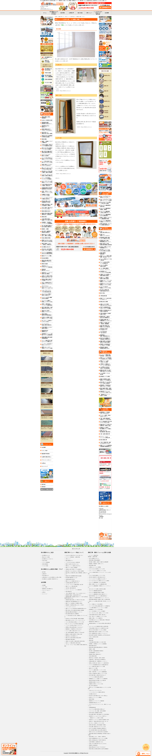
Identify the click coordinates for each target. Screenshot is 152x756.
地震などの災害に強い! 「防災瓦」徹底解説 (105, 323)
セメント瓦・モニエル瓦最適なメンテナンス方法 (47, 182)
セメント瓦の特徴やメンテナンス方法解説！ (47, 178)
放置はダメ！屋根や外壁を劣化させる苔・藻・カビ (98, 721)
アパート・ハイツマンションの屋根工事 (105, 437)
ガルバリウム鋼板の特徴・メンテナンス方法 (97, 669)
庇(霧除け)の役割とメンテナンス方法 (46, 195)
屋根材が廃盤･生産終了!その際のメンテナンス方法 (98, 631)
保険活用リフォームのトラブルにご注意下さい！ (98, 716)
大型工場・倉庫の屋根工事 (71, 588)
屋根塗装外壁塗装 (106, 111)
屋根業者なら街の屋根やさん (47, 588)
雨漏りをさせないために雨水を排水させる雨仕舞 (47, 241)
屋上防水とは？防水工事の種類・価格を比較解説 (47, 172)
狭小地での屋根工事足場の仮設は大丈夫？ (105, 290)
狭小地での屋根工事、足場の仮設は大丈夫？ (97, 577)
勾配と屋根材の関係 (46, 237)
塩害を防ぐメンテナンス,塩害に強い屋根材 (47, 273)
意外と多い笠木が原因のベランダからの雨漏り (47, 149)
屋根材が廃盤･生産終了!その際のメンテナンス (47, 280)
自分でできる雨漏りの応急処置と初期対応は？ (105, 339)
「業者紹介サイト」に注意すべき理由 (105, 395)
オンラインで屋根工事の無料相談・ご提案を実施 (105, 355)
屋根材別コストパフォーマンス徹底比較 (47, 267)
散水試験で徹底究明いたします (71, 577)
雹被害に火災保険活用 (93, 745)
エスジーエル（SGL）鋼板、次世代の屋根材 (97, 710)
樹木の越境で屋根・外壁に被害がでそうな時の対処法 (106, 389)
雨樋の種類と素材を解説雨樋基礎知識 (47, 338)
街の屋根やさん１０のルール (47, 558)
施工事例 (63, 12)
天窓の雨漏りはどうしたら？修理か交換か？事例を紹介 (99, 619)
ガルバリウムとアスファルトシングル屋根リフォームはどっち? (47, 286)
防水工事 (106, 96)
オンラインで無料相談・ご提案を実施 (73, 557)
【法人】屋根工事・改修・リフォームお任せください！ (76, 593)
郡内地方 (44, 486)
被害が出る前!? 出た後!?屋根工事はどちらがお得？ (106, 371)
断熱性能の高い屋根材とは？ (45, 331)
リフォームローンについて (71, 606)
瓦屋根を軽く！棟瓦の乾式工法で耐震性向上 (97, 659)
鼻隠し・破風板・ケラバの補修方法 (47, 142)
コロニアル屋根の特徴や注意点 (104, 266)
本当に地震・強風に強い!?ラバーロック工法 (97, 726)
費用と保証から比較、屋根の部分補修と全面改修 (106, 244)
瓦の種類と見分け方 (46, 246)
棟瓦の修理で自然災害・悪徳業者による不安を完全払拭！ (100, 635)
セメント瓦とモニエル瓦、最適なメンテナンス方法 (98, 612)
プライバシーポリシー (46, 460)
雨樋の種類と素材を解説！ (71, 639)
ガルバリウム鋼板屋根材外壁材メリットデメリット (106, 221)
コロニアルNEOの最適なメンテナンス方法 (105, 287)
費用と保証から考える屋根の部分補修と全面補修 (75, 610)
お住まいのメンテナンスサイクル (95, 690)
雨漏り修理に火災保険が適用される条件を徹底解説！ (99, 748)
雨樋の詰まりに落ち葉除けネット (72, 635)
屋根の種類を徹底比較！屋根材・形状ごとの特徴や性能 (99, 599)
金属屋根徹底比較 (92, 707)
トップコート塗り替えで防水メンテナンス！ (47, 344)
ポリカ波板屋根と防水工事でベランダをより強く (106, 422)
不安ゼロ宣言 (44, 560)
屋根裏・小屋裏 (45, 228)
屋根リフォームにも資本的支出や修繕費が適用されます (76, 608)
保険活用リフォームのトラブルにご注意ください (106, 392)
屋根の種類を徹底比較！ (103, 253)
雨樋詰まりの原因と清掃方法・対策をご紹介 (74, 634)
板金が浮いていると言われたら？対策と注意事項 (106, 383)
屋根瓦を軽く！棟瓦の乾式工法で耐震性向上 (105, 317)
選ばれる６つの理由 (46, 557)
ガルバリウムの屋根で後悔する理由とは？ (46, 295)
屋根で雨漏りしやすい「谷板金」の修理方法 (46, 244)
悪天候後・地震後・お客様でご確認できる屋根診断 (98, 561)
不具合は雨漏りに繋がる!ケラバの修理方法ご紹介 (47, 145)
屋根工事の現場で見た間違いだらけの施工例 (105, 326)
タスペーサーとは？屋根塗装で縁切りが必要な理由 (98, 626)
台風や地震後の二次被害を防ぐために (105, 314)
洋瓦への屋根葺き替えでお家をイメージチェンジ (47, 283)
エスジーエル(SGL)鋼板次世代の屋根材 (47, 298)
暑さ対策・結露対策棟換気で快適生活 (96, 650)
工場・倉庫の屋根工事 (105, 433)
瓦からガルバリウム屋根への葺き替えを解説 (105, 203)
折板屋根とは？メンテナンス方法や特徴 (105, 272)
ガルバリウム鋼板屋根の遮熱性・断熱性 (105, 209)
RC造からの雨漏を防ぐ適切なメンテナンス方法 (98, 673)
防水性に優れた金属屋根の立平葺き (95, 712)
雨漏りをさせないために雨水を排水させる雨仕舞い (98, 731)
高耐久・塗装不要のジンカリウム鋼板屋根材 (47, 305)
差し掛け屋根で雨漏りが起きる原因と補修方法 (98, 730)
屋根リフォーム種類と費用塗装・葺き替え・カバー (106, 256)
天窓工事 (106, 116)
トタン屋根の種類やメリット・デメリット (105, 269)
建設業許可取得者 (45, 453)
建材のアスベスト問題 (46, 255)
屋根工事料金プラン (69, 560)
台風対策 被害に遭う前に (70, 579)
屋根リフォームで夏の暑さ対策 (71, 586)
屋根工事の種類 (105, 71)
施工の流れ (80, 12)
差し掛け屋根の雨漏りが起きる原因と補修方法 (47, 226)
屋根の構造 (44, 139)
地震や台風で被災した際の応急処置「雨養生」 (47, 205)
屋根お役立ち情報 (104, 301)
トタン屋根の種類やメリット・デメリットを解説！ (98, 607)
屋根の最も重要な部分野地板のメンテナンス (46, 261)
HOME (56, 16)
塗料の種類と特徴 (105, 458)
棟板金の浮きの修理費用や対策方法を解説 (47, 136)
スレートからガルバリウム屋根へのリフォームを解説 (106, 200)
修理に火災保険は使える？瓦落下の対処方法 (106, 311)
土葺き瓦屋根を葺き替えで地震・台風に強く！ (47, 185)
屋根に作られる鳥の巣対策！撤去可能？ (105, 431)
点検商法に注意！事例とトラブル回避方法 (73, 569)
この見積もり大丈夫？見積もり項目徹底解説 (105, 368)
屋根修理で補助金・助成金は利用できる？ (105, 348)
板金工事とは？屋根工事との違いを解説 (47, 133)
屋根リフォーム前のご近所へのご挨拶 (104, 361)
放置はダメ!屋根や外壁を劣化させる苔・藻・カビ (47, 277)
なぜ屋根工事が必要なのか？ (105, 232)
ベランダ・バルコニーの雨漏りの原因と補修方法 (47, 175)
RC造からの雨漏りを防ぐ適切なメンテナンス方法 (47, 318)
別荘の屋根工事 (103, 439)
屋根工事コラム (61, 16)
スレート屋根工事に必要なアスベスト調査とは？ (47, 341)
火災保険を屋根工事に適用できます (72, 582)
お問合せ (44, 463)
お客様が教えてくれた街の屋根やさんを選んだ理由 (51, 577)
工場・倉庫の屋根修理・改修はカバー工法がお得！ (106, 419)
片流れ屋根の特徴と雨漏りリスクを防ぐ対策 (47, 220)
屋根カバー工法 (107, 80)
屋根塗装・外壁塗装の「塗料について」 (96, 563)
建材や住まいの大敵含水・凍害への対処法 (46, 235)
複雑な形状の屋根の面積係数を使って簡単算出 (47, 214)
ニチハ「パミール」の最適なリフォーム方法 (97, 570)
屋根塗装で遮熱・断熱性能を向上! (105, 336)
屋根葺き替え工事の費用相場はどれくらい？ (105, 241)
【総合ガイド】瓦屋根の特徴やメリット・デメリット (99, 597)
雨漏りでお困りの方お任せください (72, 564)
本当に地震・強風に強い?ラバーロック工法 (47, 208)
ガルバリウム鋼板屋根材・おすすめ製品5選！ (97, 582)
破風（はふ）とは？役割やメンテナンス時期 (47, 348)
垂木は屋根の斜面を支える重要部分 (72, 613)
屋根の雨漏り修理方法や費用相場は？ (47, 314)
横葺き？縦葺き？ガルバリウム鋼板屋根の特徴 (106, 218)
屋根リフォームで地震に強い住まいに (73, 581)
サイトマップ (45, 466)
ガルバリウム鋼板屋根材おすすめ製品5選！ (105, 215)
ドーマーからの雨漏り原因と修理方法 (46, 324)
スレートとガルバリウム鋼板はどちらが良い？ (105, 197)
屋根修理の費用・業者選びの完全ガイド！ (47, 123)
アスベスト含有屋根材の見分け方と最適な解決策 (47, 253)
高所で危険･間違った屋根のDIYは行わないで (97, 675)
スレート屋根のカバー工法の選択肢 (106, 260)
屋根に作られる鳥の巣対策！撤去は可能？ (73, 637)
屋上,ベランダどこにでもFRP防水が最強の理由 (47, 168)
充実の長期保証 (45, 564)
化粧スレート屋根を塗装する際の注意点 (104, 278)
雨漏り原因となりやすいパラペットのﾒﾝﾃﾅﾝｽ (47, 165)
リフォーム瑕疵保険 (46, 562)
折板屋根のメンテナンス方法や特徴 (95, 609)
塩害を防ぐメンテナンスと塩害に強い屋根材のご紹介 (99, 719)
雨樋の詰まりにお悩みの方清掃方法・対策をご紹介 (106, 425)
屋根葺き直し (107, 101)
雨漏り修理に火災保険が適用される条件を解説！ (105, 342)
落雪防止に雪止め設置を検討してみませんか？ (74, 627)
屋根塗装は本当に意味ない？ (45, 126)
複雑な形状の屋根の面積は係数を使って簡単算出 (98, 647)
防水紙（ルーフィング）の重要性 (95, 697)
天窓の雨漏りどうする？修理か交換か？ (47, 328)
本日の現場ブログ (45, 575)
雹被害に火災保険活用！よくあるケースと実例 (105, 345)
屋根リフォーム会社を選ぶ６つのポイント (106, 299)
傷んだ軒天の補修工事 (93, 685)
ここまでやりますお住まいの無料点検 (98, 13)
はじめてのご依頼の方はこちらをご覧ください (74, 555)
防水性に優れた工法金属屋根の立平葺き (46, 202)
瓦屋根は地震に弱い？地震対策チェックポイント (106, 320)
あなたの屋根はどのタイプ (94, 558)
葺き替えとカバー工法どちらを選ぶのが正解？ (105, 250)
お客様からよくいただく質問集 (95, 567)
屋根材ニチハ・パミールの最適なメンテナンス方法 (106, 281)
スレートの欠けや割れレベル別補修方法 (105, 263)
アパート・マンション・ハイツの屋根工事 (73, 589)
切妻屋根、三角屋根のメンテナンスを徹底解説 (47, 223)
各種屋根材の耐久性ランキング (95, 702)
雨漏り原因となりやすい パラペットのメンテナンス (75, 620)
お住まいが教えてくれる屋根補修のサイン (105, 247)
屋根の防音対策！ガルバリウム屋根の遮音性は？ (106, 224)
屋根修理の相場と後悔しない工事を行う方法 (105, 238)
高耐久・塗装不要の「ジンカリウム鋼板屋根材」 (98, 671)
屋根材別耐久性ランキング (45, 270)
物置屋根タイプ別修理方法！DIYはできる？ (105, 413)
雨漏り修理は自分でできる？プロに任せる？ (47, 130)
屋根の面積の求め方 (46, 211)
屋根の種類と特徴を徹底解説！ (46, 117)
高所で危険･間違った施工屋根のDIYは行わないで (47, 308)
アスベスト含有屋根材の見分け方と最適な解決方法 (98, 664)
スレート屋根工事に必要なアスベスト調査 (97, 666)
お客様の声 (71, 12)
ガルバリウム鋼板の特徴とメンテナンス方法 (47, 301)
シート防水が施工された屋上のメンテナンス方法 (47, 162)
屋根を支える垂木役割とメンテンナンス (46, 311)
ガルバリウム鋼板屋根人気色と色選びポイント (105, 212)
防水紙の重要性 (45, 258)
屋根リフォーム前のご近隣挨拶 (71, 567)
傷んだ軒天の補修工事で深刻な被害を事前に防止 (47, 152)
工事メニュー (89, 12)
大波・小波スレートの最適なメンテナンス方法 (47, 192)
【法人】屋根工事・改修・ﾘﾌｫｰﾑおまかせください (106, 443)
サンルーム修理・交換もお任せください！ (105, 416)
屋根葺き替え (107, 75)
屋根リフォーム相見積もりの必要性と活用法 (74, 603)
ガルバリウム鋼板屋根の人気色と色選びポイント (98, 594)
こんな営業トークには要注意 (105, 374)
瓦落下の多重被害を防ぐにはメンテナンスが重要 (105, 308)
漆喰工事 (106, 85)
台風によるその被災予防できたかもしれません (106, 305)
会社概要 (107, 12)
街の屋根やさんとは (46, 555)
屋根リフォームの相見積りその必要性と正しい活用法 (106, 358)
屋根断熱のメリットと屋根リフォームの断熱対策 (47, 334)
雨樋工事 (106, 91)
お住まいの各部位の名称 (47, 120)
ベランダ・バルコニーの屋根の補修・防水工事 (74, 584)
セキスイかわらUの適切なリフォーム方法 (97, 568)
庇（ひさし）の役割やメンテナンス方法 (47, 321)
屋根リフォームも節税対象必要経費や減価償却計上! (106, 446)
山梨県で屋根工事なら (46, 456)
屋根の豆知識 (45, 263)
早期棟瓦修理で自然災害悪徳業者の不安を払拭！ (47, 188)
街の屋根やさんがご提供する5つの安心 (54, 13)
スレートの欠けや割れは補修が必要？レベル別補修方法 (99, 605)
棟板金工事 (106, 106)
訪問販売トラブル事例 (105, 376)
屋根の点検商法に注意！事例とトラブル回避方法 (105, 380)
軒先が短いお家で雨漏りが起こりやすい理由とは (47, 250)
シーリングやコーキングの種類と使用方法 (47, 198)
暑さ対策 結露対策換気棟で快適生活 (46, 232)
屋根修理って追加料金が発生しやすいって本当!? (105, 386)
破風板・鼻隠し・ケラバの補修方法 (95, 618)
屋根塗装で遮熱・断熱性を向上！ (95, 654)
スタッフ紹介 (45, 450)
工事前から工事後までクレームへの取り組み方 (105, 365)
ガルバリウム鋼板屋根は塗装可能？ (105, 206)
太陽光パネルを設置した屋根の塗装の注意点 (105, 275)
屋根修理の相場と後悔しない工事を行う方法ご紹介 (75, 599)
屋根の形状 (44, 216)
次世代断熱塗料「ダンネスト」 (103, 332)
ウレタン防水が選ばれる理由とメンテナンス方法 (47, 159)
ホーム (44, 12)
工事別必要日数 (103, 295)
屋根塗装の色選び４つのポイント (104, 329)
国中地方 (44, 484)
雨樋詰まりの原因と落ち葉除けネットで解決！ (106, 428)
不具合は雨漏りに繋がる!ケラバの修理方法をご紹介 (98, 628)
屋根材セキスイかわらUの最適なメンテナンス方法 (105, 284)
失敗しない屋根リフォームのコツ (105, 235)
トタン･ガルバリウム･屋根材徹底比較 (46, 291)
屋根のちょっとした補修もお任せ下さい (73, 565)
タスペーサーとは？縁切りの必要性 (46, 155)
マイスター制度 (45, 565)
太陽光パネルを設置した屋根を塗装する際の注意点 (75, 641)
